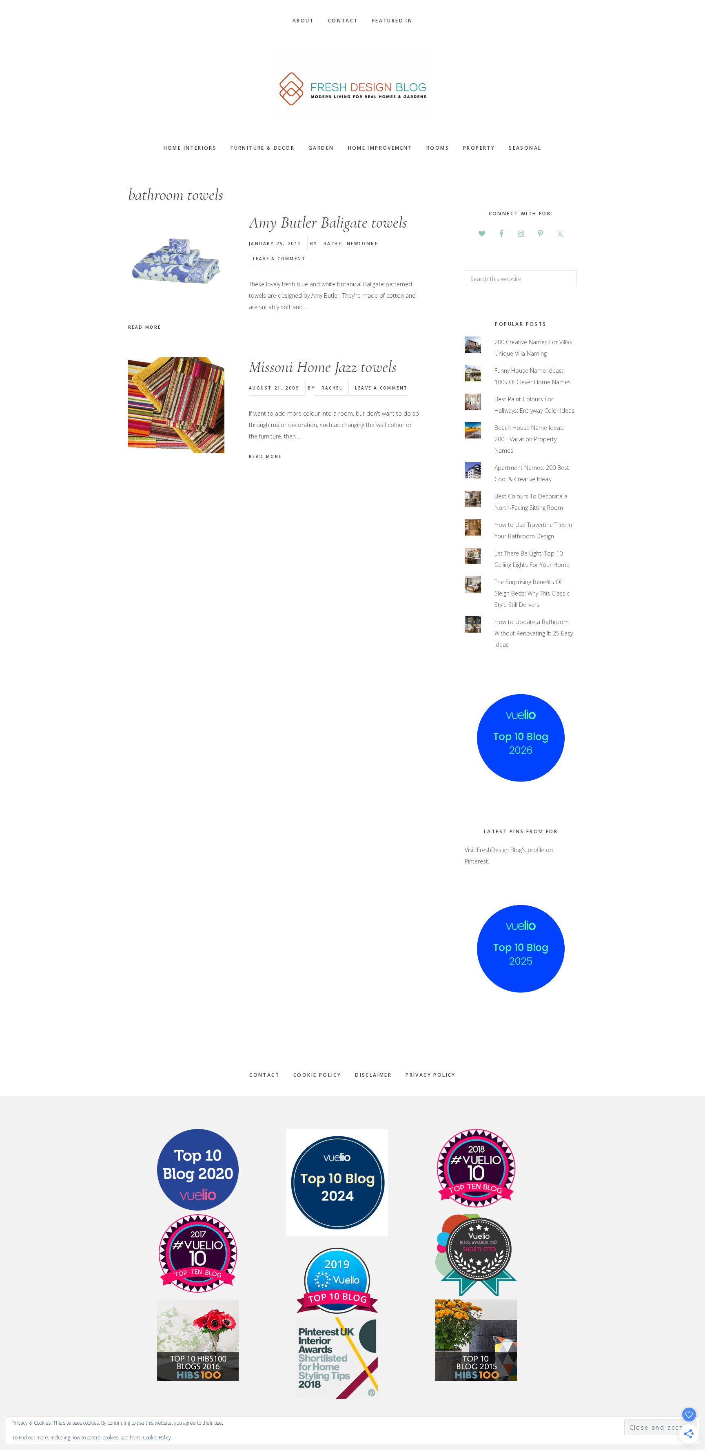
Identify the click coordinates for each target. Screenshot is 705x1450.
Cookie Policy (317, 1074)
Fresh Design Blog (352, 84)
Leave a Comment (279, 258)
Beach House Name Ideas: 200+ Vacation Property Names (529, 439)
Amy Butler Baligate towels (328, 222)
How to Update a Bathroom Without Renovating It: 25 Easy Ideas (533, 633)
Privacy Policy (431, 1074)
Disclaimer (373, 1074)
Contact (264, 1074)
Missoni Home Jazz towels (323, 366)
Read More (144, 327)
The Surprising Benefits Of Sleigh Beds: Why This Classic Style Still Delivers (532, 593)
